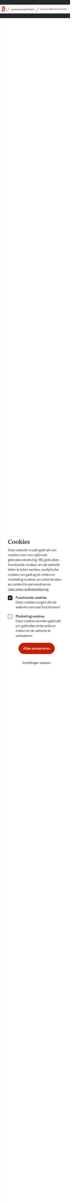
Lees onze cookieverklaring (28, 589)
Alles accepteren (36, 648)
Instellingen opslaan (36, 663)
